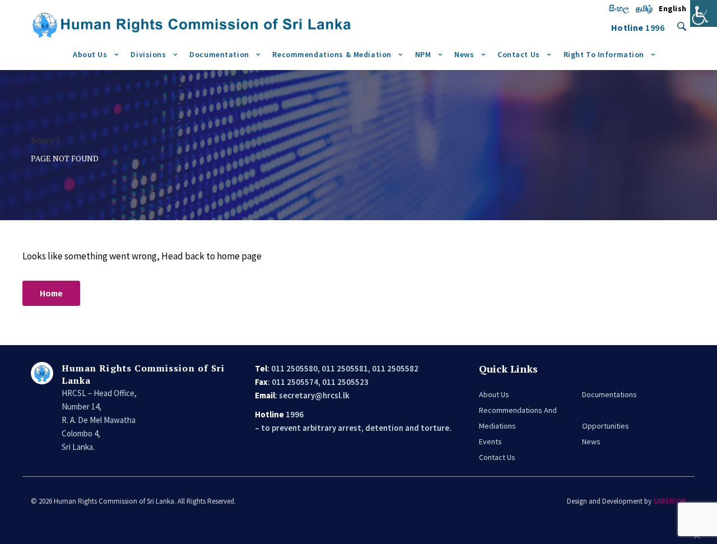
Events (490, 441)
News (464, 54)
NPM (423, 54)
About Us (90, 54)
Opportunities (605, 426)
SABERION (669, 501)
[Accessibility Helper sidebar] (703, 13)
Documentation (219, 54)
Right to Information (604, 54)
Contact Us (518, 54)
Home (51, 294)
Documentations (609, 394)
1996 (654, 27)
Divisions (148, 54)
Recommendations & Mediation (331, 54)
